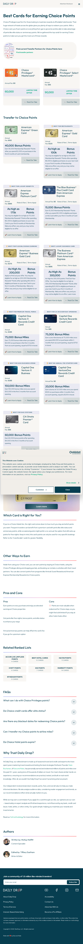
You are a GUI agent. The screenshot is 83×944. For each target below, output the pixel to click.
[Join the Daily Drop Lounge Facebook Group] (56, 890)
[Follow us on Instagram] (66, 890)
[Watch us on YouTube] (46, 890)
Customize (40, 490)
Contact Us (49, 902)
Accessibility (49, 897)
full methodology (16, 817)
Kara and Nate (19, 768)
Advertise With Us (51, 907)
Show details (71, 483)
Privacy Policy (8, 902)
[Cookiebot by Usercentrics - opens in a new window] (71, 452)
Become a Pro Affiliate (53, 912)
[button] (79, 4)
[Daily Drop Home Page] (9, 4)
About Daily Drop (9, 897)
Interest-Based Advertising (13, 912)
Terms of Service (9, 907)
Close (67, 490)
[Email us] (77, 890)
